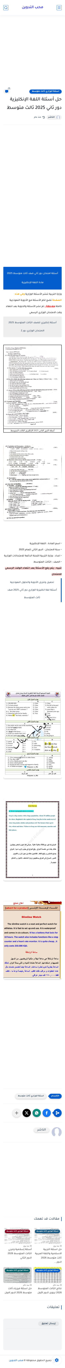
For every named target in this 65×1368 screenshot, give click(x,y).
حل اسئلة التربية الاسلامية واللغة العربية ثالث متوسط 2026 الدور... (48, 1256)
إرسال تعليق (49, 1323)
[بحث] (5, 7)
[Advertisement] (32, 54)
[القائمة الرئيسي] (59, 7)
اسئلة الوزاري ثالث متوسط (45, 91)
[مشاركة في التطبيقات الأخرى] (16, 1113)
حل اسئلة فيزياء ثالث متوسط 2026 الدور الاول (18, 1290)
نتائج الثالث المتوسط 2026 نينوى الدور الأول (50, 1290)
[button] (46, 1113)
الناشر (51, 117)
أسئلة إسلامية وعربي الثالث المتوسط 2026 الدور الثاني (20, 1253)
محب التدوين (32, 8)
